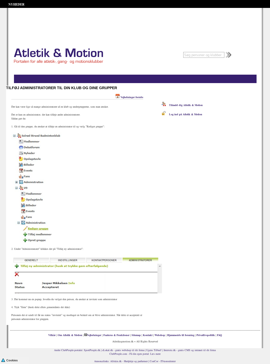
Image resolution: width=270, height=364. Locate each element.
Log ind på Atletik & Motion (184, 114)
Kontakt (147, 335)
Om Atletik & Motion (70, 335)
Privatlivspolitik (205, 335)
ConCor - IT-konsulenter (163, 361)
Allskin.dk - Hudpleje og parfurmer (129, 361)
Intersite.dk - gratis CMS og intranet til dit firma (190, 350)
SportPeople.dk (92, 350)
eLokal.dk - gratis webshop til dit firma (123, 350)
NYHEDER (16, 4)
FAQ (219, 335)
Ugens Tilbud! (154, 350)
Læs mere (155, 354)
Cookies (12, 360)
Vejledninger (94, 335)
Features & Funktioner (116, 335)
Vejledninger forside (131, 97)
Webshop (160, 335)
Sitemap (136, 335)
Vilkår (52, 335)
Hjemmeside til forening (180, 335)
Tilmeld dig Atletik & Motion (184, 105)
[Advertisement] (135, 21)
